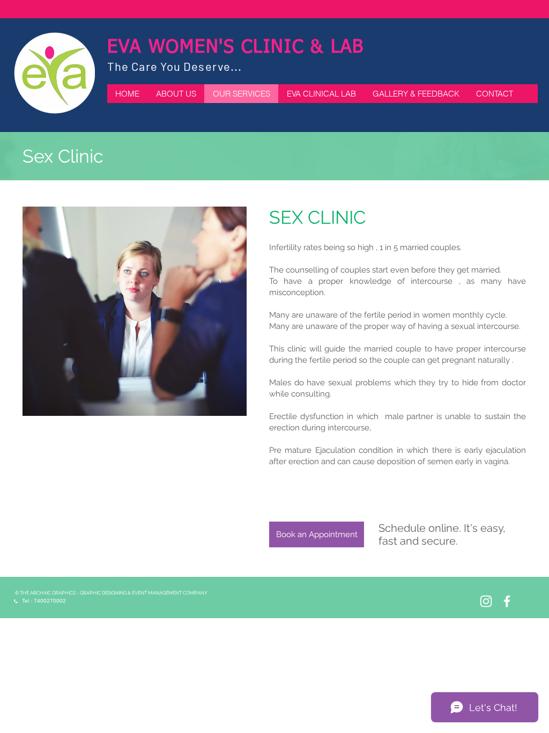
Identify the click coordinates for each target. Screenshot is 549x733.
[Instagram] (486, 601)
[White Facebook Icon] (507, 601)
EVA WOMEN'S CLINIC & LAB (235, 48)
